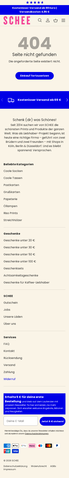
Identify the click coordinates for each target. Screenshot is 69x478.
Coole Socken (13, 171)
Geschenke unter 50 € (19, 254)
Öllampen (10, 206)
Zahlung (9, 372)
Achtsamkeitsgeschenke (21, 275)
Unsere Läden (13, 317)
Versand (9, 365)
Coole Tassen (13, 178)
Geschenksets (14, 268)
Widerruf (10, 379)
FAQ (6, 344)
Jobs (7, 310)
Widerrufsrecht (39, 466)
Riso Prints (11, 213)
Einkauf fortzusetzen (34, 75)
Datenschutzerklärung (15, 466)
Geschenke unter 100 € (20, 261)
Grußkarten (12, 192)
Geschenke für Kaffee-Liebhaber (27, 282)
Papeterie (10, 199)
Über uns (10, 324)
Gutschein (11, 303)
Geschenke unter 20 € (19, 240)
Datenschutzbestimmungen (36, 434)
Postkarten (11, 185)
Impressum (10, 469)
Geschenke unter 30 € (19, 247)
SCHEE (15, 460)
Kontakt (9, 351)
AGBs (53, 466)
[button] (55, 20)
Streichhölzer (13, 220)
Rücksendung (13, 358)
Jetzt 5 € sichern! (52, 421)
